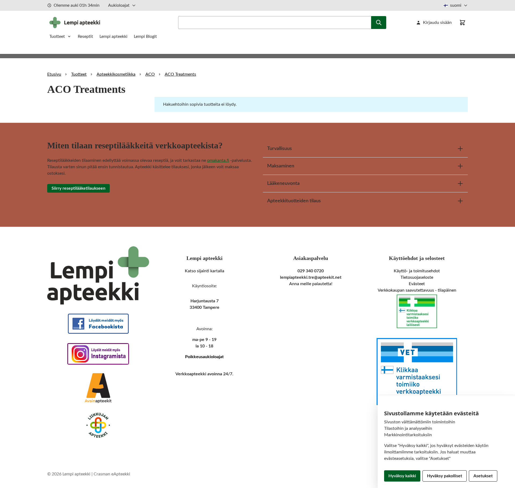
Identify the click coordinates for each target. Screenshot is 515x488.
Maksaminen (280, 166)
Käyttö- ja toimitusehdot (417, 271)
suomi (455, 5)
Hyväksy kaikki (402, 476)
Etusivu (54, 74)
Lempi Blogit (145, 36)
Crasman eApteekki (112, 474)
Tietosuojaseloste (416, 277)
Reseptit (85, 36)
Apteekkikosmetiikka (116, 74)
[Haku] (378, 22)
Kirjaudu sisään (437, 22)
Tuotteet (57, 36)
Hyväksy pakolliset (444, 476)
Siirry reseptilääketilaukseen (78, 188)
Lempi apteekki (113, 36)
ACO (150, 74)
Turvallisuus (279, 148)
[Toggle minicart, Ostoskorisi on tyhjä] (462, 22)
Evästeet (417, 284)
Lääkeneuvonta (283, 183)
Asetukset (483, 476)
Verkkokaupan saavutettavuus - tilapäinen (417, 290)
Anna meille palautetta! (310, 284)
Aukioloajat (119, 5)
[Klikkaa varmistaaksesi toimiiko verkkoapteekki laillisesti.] (417, 311)
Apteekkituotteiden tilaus (294, 201)
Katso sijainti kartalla (204, 271)
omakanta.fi (218, 160)
